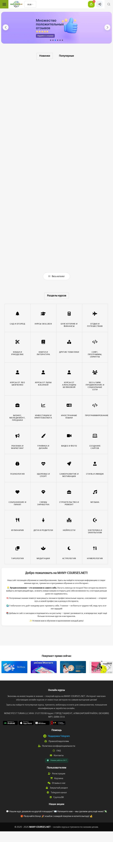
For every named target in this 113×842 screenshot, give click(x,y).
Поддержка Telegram (59, 736)
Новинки (44, 55)
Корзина (58, 778)
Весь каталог (58, 276)
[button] (6, 27)
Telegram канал (58, 792)
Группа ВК (58, 797)
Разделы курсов (56, 295)
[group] (56, 28)
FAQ (58, 750)
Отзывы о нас (58, 783)
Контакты (58, 755)
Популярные (66, 55)
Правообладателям (58, 741)
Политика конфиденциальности (58, 746)
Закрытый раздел (58, 787)
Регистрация (58, 773)
